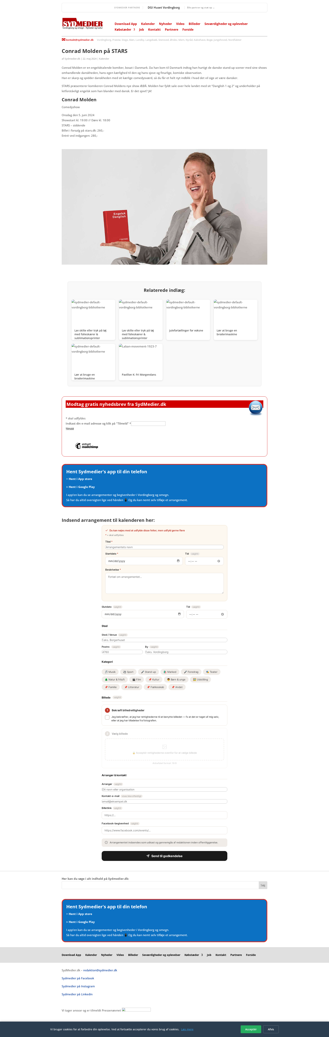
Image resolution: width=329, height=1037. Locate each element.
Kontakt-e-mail (121, 796)
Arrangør (112, 784)
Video (180, 24)
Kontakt (154, 30)
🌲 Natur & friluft (115, 679)
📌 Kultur (154, 679)
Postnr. (111, 646)
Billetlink (111, 807)
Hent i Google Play (82, 487)
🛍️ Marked (170, 671)
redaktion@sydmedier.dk (100, 970)
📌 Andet (177, 687)
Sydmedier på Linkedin (77, 994)
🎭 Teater (211, 671)
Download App (126, 24)
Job (141, 30)
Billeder (194, 24)
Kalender (148, 24)
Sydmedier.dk (72, 58)
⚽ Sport (128, 671)
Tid (191, 553)
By (151, 646)
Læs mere (187, 1029)
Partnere (171, 30)
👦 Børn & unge (176, 679)
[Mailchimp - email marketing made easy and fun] (87, 448)
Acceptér (251, 1029)
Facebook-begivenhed (120, 823)
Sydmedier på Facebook (78, 978)
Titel (109, 541)
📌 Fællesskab (155, 687)
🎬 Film (136, 679)
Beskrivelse (113, 569)
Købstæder (123, 30)
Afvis (271, 1029)
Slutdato (111, 606)
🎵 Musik (110, 671)
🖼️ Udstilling (200, 679)
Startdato (111, 553)
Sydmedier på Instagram (78, 986)
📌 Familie (111, 687)
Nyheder (165, 24)
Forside (187, 30)
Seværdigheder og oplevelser (226, 24)
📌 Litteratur (131, 687)
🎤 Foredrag (191, 671)
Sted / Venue (114, 634)
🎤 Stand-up (148, 671)
